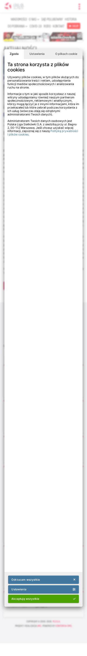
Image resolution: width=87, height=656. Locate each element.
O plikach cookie (66, 54)
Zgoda (14, 54)
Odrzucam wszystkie (25, 579)
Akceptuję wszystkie (25, 598)
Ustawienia (37, 54)
